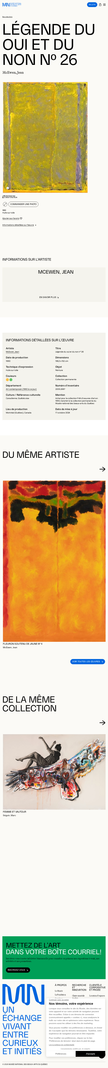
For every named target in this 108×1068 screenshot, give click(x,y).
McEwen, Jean (12, 351)
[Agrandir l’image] (5, 204)
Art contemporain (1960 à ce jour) (21, 389)
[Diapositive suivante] (102, 469)
